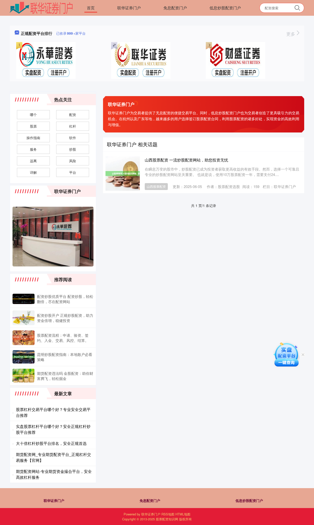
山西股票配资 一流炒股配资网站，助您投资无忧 (186, 160)
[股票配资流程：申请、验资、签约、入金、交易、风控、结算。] (24, 337)
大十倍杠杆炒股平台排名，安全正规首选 (51, 443)
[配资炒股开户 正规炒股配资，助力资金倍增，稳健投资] (24, 317)
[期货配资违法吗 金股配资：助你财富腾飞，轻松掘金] (24, 376)
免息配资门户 (175, 8)
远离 (33, 160)
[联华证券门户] (41, 7)
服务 (33, 149)
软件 (72, 137)
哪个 (33, 114)
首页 (91, 8)
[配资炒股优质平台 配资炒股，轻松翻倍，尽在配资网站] (24, 299)
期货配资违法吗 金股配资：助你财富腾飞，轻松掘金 (65, 376)
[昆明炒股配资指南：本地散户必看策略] (24, 357)
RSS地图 (167, 514)
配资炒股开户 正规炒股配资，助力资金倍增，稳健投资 (65, 318)
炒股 (72, 149)
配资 (72, 114)
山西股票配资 (156, 186)
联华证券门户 (129, 8)
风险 (72, 160)
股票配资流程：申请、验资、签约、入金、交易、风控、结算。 (63, 338)
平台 (72, 172)
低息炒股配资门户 (225, 8)
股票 (33, 126)
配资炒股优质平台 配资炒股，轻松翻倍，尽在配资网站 (65, 299)
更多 (291, 33)
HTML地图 (182, 514)
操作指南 (33, 137)
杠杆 (72, 126)
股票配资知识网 (167, 519)
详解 (33, 172)
